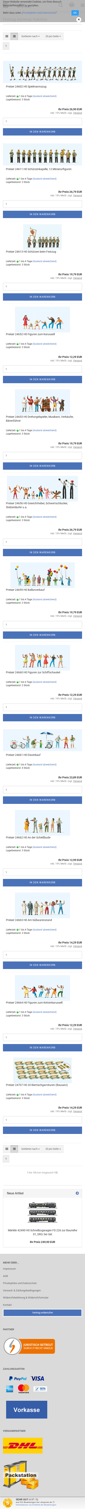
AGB (5, 1276)
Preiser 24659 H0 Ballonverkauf (25, 589)
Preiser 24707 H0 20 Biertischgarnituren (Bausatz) (37, 1085)
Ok (75, 12)
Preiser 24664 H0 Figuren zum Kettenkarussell (34, 1002)
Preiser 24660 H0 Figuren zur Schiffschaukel (33, 672)
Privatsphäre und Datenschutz (39, 12)
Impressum (9, 1268)
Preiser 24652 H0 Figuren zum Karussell (30, 334)
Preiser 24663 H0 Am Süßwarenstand (29, 920)
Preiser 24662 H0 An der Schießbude (28, 837)
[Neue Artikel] (77, 1193)
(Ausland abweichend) (45, 96)
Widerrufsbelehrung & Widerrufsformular (25, 1297)
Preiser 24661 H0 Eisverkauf (23, 754)
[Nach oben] (74, 1503)
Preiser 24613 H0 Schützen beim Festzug (31, 251)
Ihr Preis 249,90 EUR (42, 1242)
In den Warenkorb (42, 131)
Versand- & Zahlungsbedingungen (22, 1290)
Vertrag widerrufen (42, 1312)
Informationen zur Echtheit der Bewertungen (36, 1505)
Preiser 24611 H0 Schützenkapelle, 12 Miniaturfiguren (39, 169)
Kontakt (7, 1304)
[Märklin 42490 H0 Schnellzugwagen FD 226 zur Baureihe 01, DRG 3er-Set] (42, 1212)
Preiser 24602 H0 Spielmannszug (26, 86)
